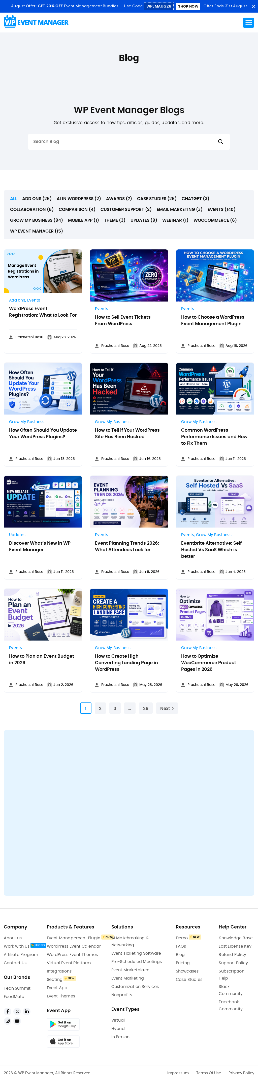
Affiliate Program (21, 955)
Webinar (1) (175, 220)
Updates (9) (144, 220)
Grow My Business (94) (36, 220)
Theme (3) (114, 220)
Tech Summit (17, 988)
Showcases (187, 971)
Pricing (183, 963)
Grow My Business (27, 422)
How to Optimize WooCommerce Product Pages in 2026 (208, 663)
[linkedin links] (26, 1011)
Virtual (118, 1020)
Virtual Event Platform (69, 963)
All (13, 199)
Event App (57, 988)
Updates (17, 535)
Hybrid (118, 1029)
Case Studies (189, 980)
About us (13, 938)
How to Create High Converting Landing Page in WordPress (126, 663)
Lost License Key (235, 946)
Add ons (17, 300)
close (253, 6)
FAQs (181, 946)
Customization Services (135, 987)
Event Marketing (127, 978)
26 (145, 708)
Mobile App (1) (83, 220)
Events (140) (222, 209)
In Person (120, 1037)
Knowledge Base (236, 938)
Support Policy (233, 963)
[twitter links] (17, 1011)
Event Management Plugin (74, 938)
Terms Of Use (208, 1073)
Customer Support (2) (126, 209)
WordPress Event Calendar (74, 946)
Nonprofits (121, 995)
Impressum (178, 1073)
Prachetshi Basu (29, 337)
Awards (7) (119, 199)
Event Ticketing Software (136, 953)
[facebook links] (7, 1011)
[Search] (221, 142)
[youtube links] (17, 1021)
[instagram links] (7, 1021)
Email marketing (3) (180, 209)
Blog (180, 955)
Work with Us (16, 946)
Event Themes (61, 996)
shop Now (188, 6)
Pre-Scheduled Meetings (136, 962)
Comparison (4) (77, 209)
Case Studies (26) (157, 199)
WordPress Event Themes (72, 955)
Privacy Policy (241, 1073)
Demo (182, 938)
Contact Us (15, 963)
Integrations (59, 971)
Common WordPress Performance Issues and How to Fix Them (214, 437)
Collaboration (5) (32, 209)
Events (33, 300)
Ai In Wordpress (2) (79, 199)
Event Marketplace (130, 970)
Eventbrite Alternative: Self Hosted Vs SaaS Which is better (211, 550)
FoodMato (14, 997)
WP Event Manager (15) (36, 231)
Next (165, 708)
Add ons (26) (37, 199)
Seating (54, 980)
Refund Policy (232, 955)
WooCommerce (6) (215, 220)
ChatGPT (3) (195, 199)
